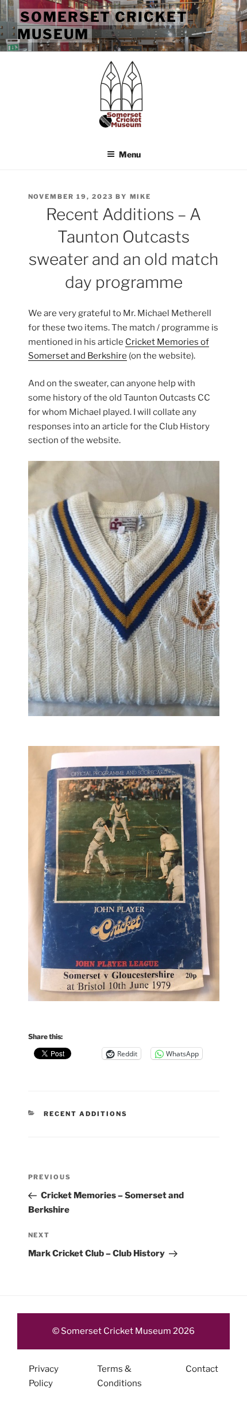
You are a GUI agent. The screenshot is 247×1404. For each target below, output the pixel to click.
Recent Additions (86, 1114)
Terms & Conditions (119, 1376)
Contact (202, 1369)
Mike (141, 197)
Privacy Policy (44, 1376)
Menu (130, 154)
